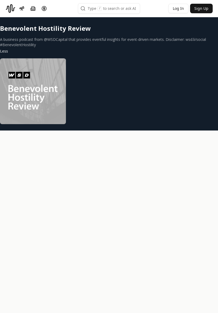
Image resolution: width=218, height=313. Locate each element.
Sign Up (201, 8)
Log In (178, 8)
